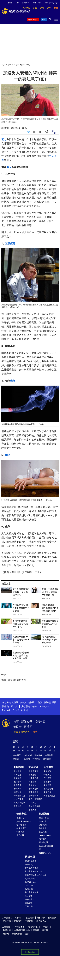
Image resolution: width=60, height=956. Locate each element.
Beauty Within (45, 835)
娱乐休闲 (44, 813)
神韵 (10, 3)
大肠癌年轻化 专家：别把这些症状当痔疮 (21, 639)
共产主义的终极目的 (33, 871)
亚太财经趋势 (19, 802)
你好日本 (43, 821)
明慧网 (36, 930)
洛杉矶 (31, 702)
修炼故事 (29, 903)
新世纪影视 (17, 934)
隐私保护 (41, 918)
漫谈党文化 (30, 899)
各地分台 (25, 3)
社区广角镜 (18, 799)
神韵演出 (36, 759)
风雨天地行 (30, 889)
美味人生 (43, 832)
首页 (3, 64)
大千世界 (43, 839)
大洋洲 (39, 702)
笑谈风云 (47, 775)
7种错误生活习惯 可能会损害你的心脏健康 (21, 608)
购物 (35, 732)
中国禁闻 (17, 778)
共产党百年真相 (32, 868)
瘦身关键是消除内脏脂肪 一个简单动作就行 (21, 592)
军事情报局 (33, 792)
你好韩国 (43, 825)
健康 (22, 64)
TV (44, 20)
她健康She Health (24, 821)
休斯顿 (47, 702)
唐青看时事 (33, 796)
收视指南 (30, 918)
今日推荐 (49, 755)
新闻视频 (19, 767)
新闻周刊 (17, 789)
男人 (51, 156)
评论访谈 (34, 767)
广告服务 (18, 921)
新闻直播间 (33, 20)
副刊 (9, 64)
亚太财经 (17, 806)
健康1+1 (20, 818)
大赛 (17, 3)
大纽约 (15, 702)
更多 (27, 934)
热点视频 (28, 755)
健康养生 (21, 813)
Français (44, 706)
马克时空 (32, 802)
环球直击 (17, 775)
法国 (54, 702)
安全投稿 (7, 921)
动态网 (45, 930)
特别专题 (30, 856)
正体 (34, 3)
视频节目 (40, 721)
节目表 (17, 726)
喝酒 (7, 454)
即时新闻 (38, 755)
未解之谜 (47, 771)
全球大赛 (47, 759)
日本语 (15, 710)
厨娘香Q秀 (43, 842)
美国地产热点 (49, 796)
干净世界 (45, 927)
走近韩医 (20, 835)
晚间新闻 (17, 782)
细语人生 (32, 810)
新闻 (15, 741)
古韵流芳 (47, 778)
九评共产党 (30, 878)
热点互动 (32, 775)
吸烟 (12, 380)
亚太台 (14, 706)
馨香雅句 (47, 782)
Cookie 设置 (30, 952)
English (34, 706)
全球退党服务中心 (22, 930)
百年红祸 (29, 885)
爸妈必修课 (48, 789)
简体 (40, 3)
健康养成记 (21, 828)
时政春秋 (32, 782)
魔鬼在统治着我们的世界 (35, 875)
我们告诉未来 (31, 861)
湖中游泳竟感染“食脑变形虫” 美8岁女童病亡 (49, 639)
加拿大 (23, 702)
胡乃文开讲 (21, 825)
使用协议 (52, 918)
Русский (6, 710)
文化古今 (47, 792)
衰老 (3, 139)
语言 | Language (51, 3)
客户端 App (41, 921)
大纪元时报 (33, 927)
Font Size (46, 132)
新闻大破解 (33, 789)
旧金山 (5, 706)
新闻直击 (17, 785)
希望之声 (7, 930)
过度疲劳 (10, 243)
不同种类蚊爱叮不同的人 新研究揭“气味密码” (21, 624)
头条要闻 (17, 755)
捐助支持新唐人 (22, 732)
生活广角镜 (44, 818)
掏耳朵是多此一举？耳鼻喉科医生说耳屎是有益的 (50, 608)
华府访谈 (17, 792)
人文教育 (49, 767)
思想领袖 (32, 785)
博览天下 (17, 759)
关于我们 (18, 918)
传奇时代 (29, 864)
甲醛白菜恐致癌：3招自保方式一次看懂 (50, 624)
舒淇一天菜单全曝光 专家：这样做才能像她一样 (50, 592)
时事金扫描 (33, 778)
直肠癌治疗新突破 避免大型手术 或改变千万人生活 (21, 655)
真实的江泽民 (31, 882)
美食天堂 (43, 828)
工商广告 (29, 906)
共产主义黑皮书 (32, 892)
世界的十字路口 (35, 799)
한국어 (24, 710)
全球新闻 (17, 771)
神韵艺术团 (19, 927)
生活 (16, 64)
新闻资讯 (26, 721)
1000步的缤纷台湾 (46, 847)
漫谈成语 (47, 785)
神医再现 (20, 832)
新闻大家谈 (33, 771)
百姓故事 (29, 896)
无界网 (6, 934)
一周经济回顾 (19, 796)
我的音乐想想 (45, 853)
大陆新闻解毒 (34, 806)
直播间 (28, 726)
